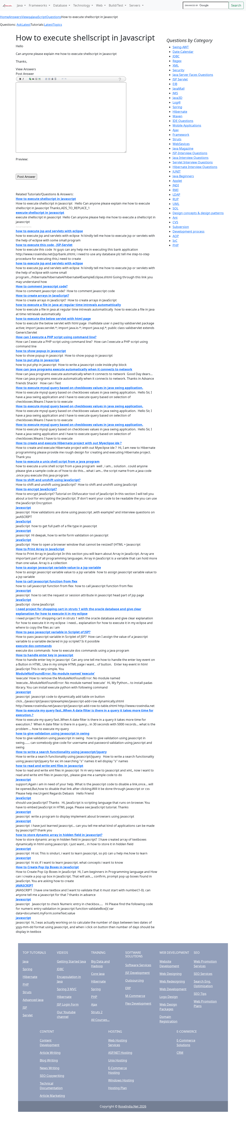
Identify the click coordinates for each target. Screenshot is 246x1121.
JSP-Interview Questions (190, 153)
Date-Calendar (183, 52)
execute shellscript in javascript (40, 212)
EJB (175, 84)
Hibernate (180, 111)
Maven (177, 116)
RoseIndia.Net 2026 (132, 1106)
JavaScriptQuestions (46, 17)
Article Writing (50, 1053)
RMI (175, 190)
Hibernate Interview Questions (195, 167)
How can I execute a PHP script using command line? (56, 337)
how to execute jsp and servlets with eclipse (49, 231)
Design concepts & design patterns (198, 213)
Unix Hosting (117, 1060)
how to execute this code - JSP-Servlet (44, 245)
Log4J (176, 102)
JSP (25, 1007)
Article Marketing (52, 1096)
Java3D (177, 98)
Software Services (138, 965)
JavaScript (23, 521)
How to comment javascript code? (42, 286)
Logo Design (169, 997)
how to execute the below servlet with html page (53, 318)
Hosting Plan (117, 1088)
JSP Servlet (180, 79)
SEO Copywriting (52, 1076)
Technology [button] (82, 5)
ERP (128, 988)
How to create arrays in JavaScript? (42, 295)
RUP (176, 199)
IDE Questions (183, 121)
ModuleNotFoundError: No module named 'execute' (55, 673)
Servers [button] (135, 5)
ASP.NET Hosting (120, 1053)
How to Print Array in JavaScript (40, 549)
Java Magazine (183, 148)
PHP (176, 245)
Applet (177, 181)
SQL (175, 208)
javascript (23, 531)
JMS (175, 93)
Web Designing (171, 974)
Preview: (22, 159)
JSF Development (137, 973)
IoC (175, 241)
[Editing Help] (119, 79)
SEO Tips (200, 994)
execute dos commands (34, 646)
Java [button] (20, 5)
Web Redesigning (172, 981)
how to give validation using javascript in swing (52, 733)
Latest (26, 24)
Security (178, 70)
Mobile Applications (187, 125)
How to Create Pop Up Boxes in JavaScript (47, 867)
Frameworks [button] (38, 5)
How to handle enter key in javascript (44, 655)
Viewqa (26, 17)
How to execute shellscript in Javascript (46, 199)
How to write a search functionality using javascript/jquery (61, 752)
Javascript (23, 507)
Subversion (181, 227)
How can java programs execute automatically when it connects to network (74, 369)
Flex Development (138, 1003)
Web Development (173, 989)
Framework (181, 135)
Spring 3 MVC (66, 989)
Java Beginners (183, 176)
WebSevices (181, 144)
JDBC (176, 56)
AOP (176, 236)
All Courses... (100, 1020)
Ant (175, 217)
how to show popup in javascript (41, 351)
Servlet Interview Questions (193, 162)
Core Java (98, 974)
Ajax (176, 130)
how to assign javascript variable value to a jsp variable (58, 567)
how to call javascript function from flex (46, 581)
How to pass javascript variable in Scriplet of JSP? (53, 632)
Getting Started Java (71, 961)
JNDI (176, 185)
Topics (57, 24)
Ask (19, 24)
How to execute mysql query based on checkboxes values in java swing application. (79, 388)
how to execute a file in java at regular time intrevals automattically (68, 305)
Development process (188, 231)
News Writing (49, 1068)
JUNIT (177, 171)
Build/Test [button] (116, 5)
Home (4, 17)
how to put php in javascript (37, 360)
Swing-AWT (181, 47)
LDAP (176, 194)
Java (25, 961)
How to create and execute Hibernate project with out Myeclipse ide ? (69, 443)
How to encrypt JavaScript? (36, 489)
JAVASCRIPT (24, 885)
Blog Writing (49, 1060)
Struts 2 (96, 1012)
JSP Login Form (68, 1004)
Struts (177, 139)
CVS (175, 222)
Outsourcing (134, 980)
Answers (15, 17)
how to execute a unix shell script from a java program (58, 461)
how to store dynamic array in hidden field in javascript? (59, 835)
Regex (177, 61)
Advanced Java (33, 1000)
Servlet (28, 1015)
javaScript (23, 540)
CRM (180, 1053)
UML (176, 204)
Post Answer (25, 74)
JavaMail (178, 88)
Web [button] (99, 5)
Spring (177, 107)
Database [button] (60, 5)
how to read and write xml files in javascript (49, 766)
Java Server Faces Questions (193, 75)
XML (176, 65)
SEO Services (203, 974)
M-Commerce (135, 996)
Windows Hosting (121, 1080)
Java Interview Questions (191, 158)
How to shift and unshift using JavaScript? (48, 480)
